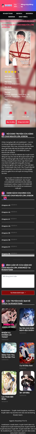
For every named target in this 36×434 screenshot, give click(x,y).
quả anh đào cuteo (28, 431)
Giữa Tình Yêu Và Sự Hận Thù (8, 356)
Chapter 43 (6, 205)
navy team (17, 431)
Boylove (7, 94)
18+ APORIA (25, 392)
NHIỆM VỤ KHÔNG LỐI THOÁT (6, 334)
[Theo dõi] (25, 113)
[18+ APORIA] (27, 381)
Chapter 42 (6, 212)
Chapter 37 (6, 247)
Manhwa (29, 13)
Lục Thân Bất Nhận (7, 398)
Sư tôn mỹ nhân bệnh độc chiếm (27, 329)
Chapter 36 (6, 254)
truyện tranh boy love (16, 427)
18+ (28, 94)
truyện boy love (5, 429)
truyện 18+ (14, 429)
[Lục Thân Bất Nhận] (9, 383)
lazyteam (22, 433)
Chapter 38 (6, 240)
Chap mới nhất (23, 122)
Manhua (11, 17)
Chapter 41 (6, 219)
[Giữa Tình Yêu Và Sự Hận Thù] (9, 348)
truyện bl (4, 427)
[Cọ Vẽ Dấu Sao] (27, 353)
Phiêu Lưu (25, 97)
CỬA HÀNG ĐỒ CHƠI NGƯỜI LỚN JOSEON (22, 21)
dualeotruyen (8, 431)
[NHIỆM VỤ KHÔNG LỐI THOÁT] (9, 319)
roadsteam (5, 21)
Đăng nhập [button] (25, 4)
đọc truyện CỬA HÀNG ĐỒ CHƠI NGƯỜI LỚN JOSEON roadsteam (18, 179)
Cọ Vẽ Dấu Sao (26, 365)
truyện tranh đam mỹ (26, 425)
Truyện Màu (16, 97)
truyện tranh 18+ (24, 429)
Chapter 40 (6, 226)
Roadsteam (7, 13)
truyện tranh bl (30, 427)
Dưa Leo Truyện (10, 102)
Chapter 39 (6, 233)
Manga (19, 13)
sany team (14, 433)
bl (8, 427)
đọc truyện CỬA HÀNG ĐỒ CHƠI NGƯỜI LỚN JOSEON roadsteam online (18, 182)
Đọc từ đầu (11, 122)
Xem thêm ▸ (23, 17)
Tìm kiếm (15, 5)
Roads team (17, 415)
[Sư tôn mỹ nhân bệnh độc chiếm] (27, 317)
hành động (22, 94)
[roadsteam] (7, 5)
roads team (14, 425)
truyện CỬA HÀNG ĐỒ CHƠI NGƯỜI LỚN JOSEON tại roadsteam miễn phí (18, 186)
